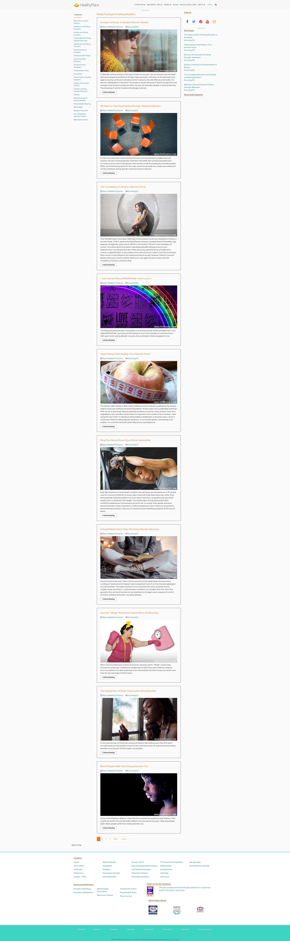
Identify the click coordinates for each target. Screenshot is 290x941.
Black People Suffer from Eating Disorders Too (124, 766)
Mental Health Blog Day (82, 104)
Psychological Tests (188, 5)
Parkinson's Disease (140, 873)
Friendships (78, 74)
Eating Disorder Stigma (82, 55)
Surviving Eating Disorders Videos (80, 115)
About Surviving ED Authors (81, 22)
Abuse (76, 862)
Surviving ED (133, 27)
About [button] (200, 5)
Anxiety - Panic (80, 876)
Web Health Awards (81, 120)
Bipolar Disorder (109, 862)
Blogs (175, 5)
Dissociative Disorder (111, 873)
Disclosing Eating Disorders (80, 51)
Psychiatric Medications (83, 892)
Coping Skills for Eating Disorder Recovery (82, 39)
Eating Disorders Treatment (80, 66)
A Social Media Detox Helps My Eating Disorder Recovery (129, 529)
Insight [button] (167, 5)
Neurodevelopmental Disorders (145, 866)
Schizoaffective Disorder (199, 866)
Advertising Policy (205, 929)
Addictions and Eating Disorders (82, 27)
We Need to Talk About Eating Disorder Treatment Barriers (130, 105)
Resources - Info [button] (154, 5)
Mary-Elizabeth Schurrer (112, 27)
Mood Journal (126, 896)
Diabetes (106, 869)
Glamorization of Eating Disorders (82, 78)
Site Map (81, 929)
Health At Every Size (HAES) (81, 84)
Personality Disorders (140, 876)
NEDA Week (78, 107)
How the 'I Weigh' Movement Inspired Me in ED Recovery (129, 612)
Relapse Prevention (81, 110)
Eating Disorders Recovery (80, 60)
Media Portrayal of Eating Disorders (80, 99)
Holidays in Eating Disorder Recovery (80, 90)
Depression (107, 866)
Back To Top (76, 845)
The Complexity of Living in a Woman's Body (123, 186)
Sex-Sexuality (195, 862)
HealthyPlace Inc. (126, 939)
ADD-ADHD (79, 866)
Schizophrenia (166, 869)
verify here (179, 890)
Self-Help (164, 873)
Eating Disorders (109, 876)
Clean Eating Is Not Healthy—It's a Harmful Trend (125, 353)
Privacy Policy (167, 929)
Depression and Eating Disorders (82, 45)
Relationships (165, 866)
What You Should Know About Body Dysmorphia (125, 440)
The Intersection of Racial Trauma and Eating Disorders (128, 690)
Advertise (130, 929)
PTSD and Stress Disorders (171, 862)
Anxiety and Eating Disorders (81, 33)
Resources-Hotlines (105, 895)
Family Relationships (81, 70)
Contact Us (114, 929)
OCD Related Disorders (141, 869)
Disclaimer (185, 929)
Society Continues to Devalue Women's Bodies (124, 22)
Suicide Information (128, 889)
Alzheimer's (78, 873)
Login (210, 4)
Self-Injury (164, 876)
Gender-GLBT (138, 862)
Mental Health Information (103, 890)
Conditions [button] (139, 5)
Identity (76, 94)
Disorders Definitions (82, 889)
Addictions (78, 869)
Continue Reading (108, 92)
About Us (97, 929)
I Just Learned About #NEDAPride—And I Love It (125, 278)
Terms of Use (148, 929)
